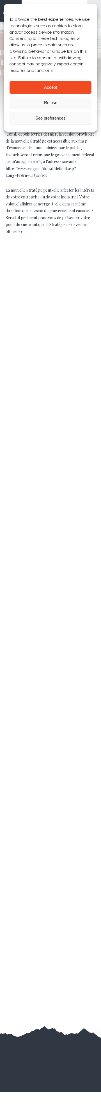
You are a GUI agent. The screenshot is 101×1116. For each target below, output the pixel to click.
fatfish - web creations (59, 1056)
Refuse (50, 102)
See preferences (50, 118)
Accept (50, 87)
